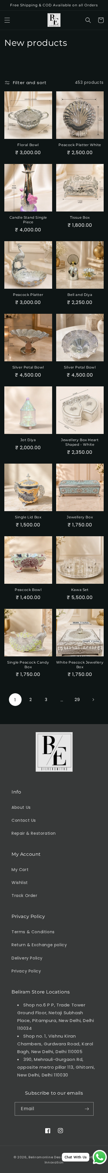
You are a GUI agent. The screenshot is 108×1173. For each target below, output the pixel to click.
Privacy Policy (26, 971)
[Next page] (93, 699)
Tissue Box (80, 217)
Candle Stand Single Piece (28, 219)
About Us (21, 807)
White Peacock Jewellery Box (79, 664)
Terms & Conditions (33, 932)
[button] (7, 20)
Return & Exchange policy (39, 945)
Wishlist (20, 882)
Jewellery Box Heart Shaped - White (79, 442)
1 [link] (15, 700)
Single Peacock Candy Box (28, 664)
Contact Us (24, 820)
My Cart (20, 869)
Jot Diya (28, 440)
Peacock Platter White (79, 145)
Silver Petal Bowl (28, 367)
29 (77, 699)
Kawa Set (80, 590)
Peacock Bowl (28, 590)
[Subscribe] (87, 1109)
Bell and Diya (79, 294)
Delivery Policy (27, 958)
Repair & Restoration (34, 833)
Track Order (24, 895)
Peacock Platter (28, 294)
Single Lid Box (28, 517)
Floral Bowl (28, 145)
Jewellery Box (80, 517)
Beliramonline (41, 1157)
